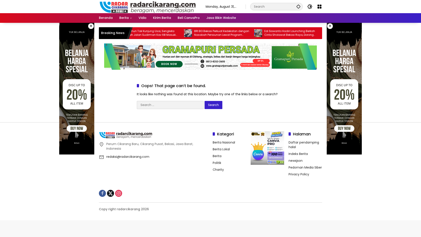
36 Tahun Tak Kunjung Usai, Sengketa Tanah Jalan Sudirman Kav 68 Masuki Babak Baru (142, 33)
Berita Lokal (221, 149)
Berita (217, 156)
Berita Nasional (224, 142)
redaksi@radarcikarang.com (127, 156)
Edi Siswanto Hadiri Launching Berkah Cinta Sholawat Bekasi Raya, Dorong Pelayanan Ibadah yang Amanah (282, 33)
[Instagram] (118, 193)
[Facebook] (102, 193)
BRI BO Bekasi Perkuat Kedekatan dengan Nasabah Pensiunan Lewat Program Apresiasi (214, 33)
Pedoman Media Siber (305, 167)
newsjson (296, 160)
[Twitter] (110, 193)
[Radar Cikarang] (148, 6)
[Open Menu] (319, 6)
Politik (217, 163)
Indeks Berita (298, 154)
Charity (218, 169)
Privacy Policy (299, 174)
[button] (298, 6)
